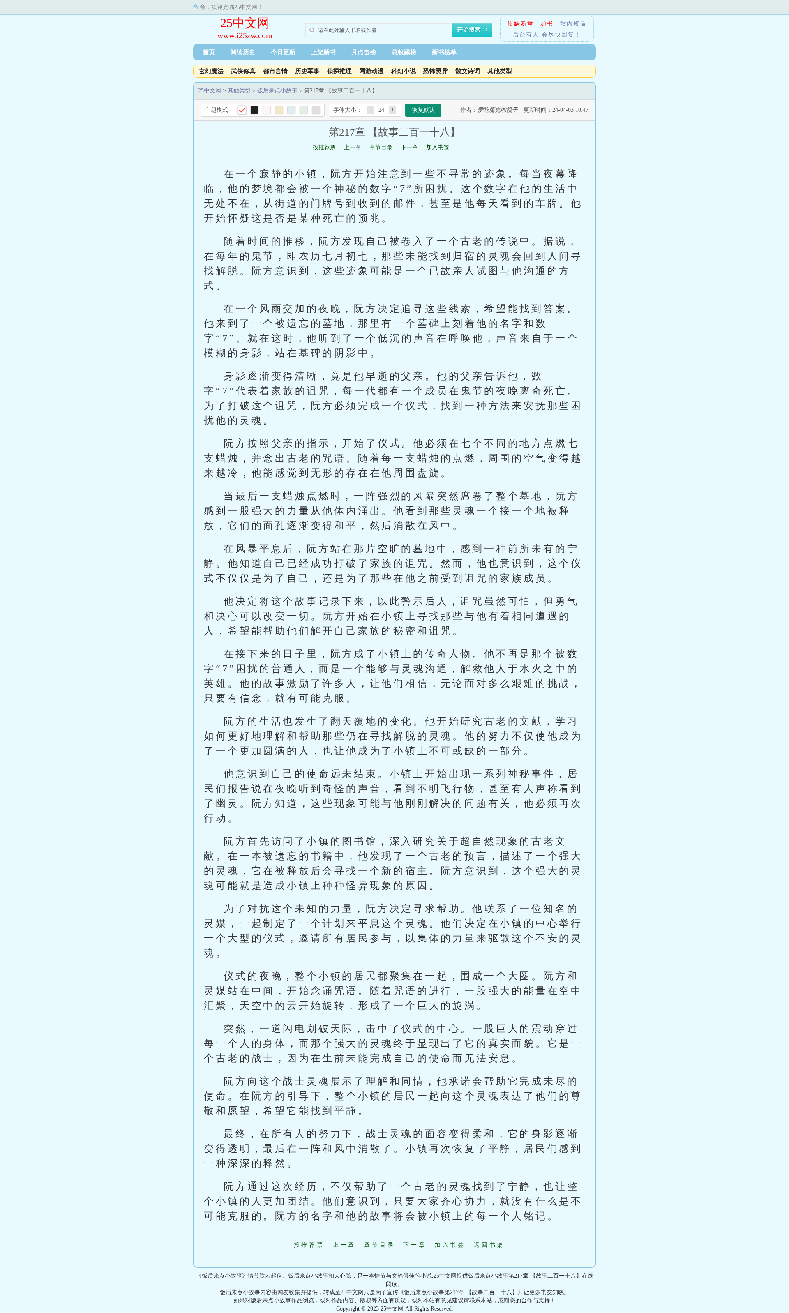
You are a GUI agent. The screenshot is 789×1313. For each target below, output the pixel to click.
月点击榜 (363, 52)
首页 (209, 52)
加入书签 (437, 147)
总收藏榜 (404, 52)
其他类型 (499, 71)
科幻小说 (403, 71)
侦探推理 (339, 71)
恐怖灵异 (435, 71)
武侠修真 (243, 71)
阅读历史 (243, 52)
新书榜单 (444, 52)
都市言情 (275, 71)
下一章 (409, 147)
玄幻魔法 (211, 71)
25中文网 (245, 23)
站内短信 (573, 24)
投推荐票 (324, 147)
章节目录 (380, 147)
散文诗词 (467, 71)
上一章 (352, 147)
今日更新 (283, 52)
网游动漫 (371, 71)
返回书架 (489, 1245)
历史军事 (307, 71)
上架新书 (323, 52)
